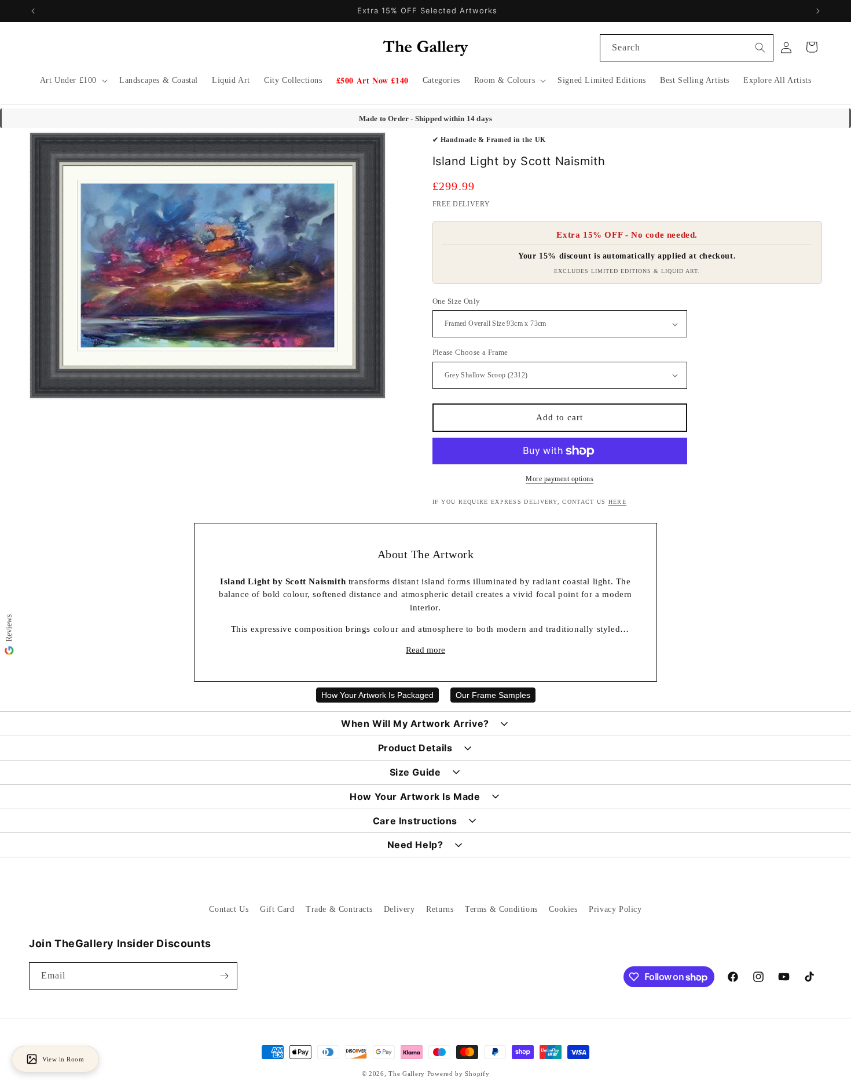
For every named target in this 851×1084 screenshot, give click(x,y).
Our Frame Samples (493, 695)
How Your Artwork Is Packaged (377, 695)
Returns (439, 909)
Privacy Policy (615, 909)
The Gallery (406, 1073)
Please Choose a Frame (470, 352)
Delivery (399, 909)
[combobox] (686, 48)
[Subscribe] (224, 976)
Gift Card (277, 909)
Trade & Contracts (339, 909)
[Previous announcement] (33, 11)
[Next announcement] (818, 11)
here (617, 502)
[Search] (760, 47)
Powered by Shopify (458, 1073)
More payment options (559, 479)
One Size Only (456, 301)
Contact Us (228, 909)
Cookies (563, 909)
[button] (72, 80)
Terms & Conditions (501, 909)
